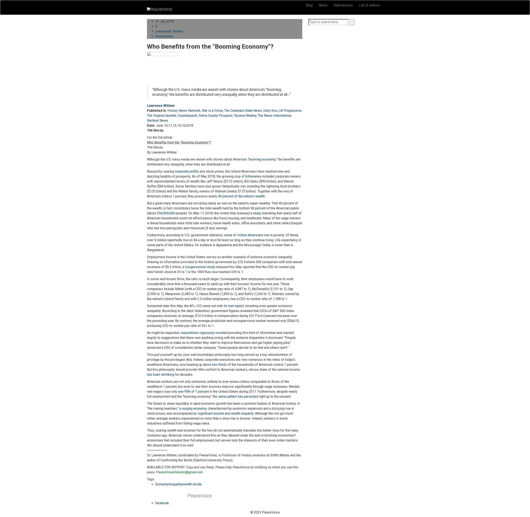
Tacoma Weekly (245, 116)
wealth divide (192, 484)
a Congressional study (199, 267)
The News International (274, 116)
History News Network (183, 111)
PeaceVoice (164, 36)
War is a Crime (212, 111)
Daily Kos (270, 111)
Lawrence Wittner (161, 106)
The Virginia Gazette (161, 116)
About (323, 5)
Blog (309, 5)
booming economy (262, 159)
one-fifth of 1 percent (193, 391)
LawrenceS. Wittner (169, 31)
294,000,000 (166, 213)
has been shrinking (160, 375)
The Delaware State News (243, 111)
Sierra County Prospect (215, 116)
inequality (175, 484)
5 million (160, 240)
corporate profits (187, 171)
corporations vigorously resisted (204, 333)
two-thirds (219, 365)
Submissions (343, 5)
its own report (234, 306)
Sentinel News (157, 120)
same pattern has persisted (238, 396)
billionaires (253, 176)
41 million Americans (248, 235)
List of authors (369, 5)
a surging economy (192, 408)
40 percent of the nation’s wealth (241, 196)
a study (256, 213)
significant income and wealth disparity (226, 413)
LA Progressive (290, 111)
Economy (162, 484)
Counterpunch (187, 116)
